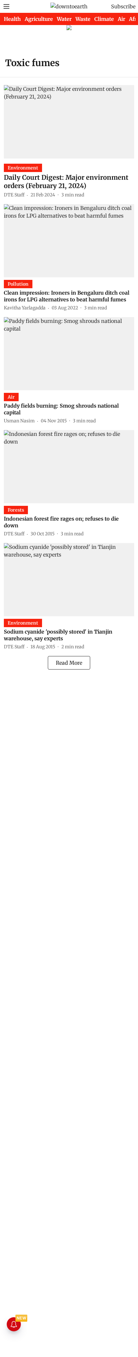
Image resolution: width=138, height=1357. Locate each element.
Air (121, 19)
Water (64, 19)
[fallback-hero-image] (69, 121)
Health (12, 19)
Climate (104, 19)
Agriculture (39, 19)
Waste (83, 19)
